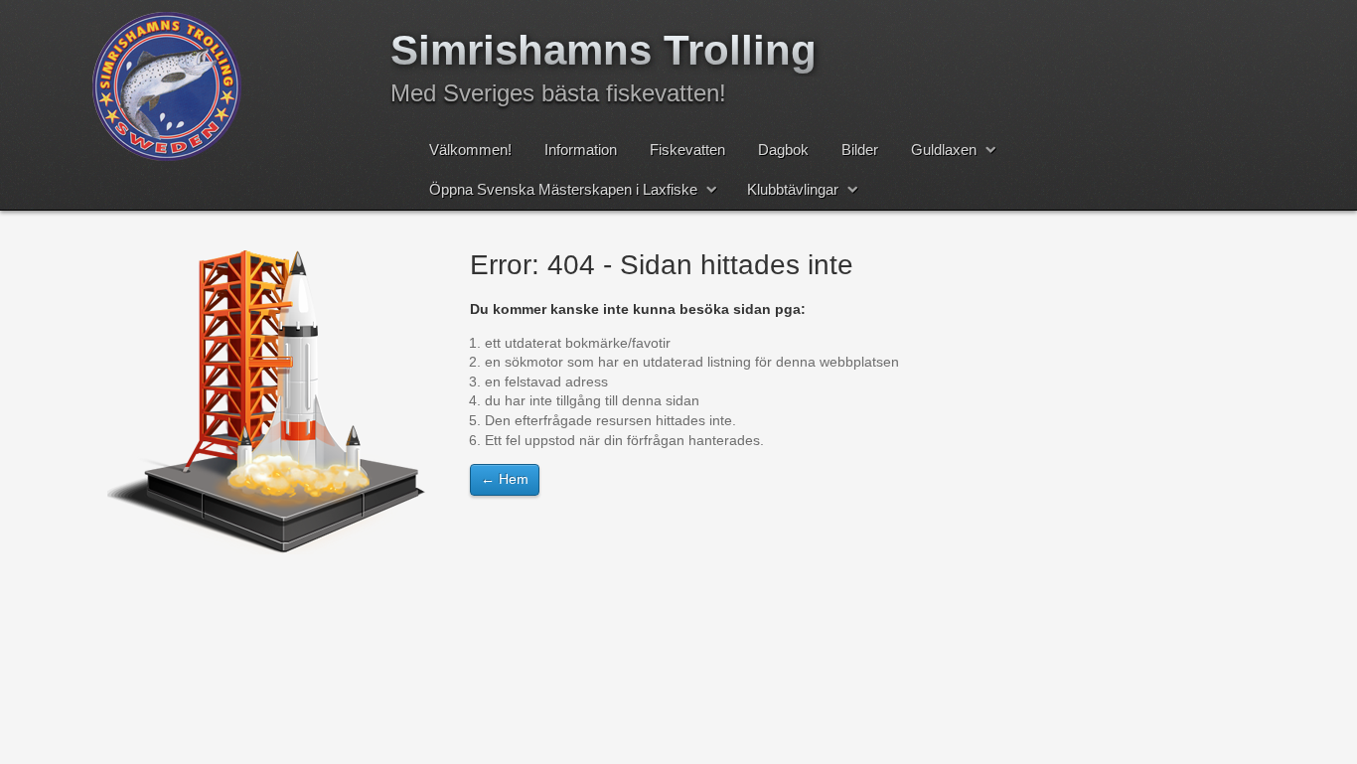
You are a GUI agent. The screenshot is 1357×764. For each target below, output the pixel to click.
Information (580, 149)
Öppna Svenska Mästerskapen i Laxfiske (563, 189)
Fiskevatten (687, 149)
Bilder (859, 149)
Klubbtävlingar (792, 189)
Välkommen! (470, 149)
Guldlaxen (944, 149)
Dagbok (783, 149)
